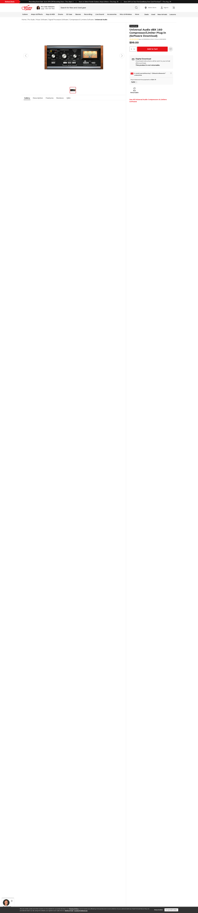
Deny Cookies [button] (158, 910)
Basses (78, 14)
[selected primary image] (73, 55)
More (137, 14)
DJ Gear (69, 14)
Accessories (112, 14)
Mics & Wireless (126, 14)
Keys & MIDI (50, 14)
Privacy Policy (74, 908)
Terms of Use (69, 910)
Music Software (41, 20)
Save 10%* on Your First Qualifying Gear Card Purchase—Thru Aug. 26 (147, 1)
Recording (88, 14)
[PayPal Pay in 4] (134, 82)
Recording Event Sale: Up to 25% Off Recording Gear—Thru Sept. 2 (51, 1)
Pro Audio (31, 20)
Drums (60, 14)
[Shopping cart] (173, 7)
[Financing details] (171, 73)
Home (24, 20)
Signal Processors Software (58, 20)
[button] (45, 7)
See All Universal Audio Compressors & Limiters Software (148, 101)
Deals (146, 14)
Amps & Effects (37, 14)
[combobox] (133, 49)
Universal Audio (101, 20)
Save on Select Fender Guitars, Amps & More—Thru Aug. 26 (98, 1)
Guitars (25, 14)
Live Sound (99, 14)
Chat (42, 8)
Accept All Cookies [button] (171, 910)
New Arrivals (162, 14)
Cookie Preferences (80, 910)
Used (153, 14)
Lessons (173, 14)
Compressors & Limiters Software (82, 20)
